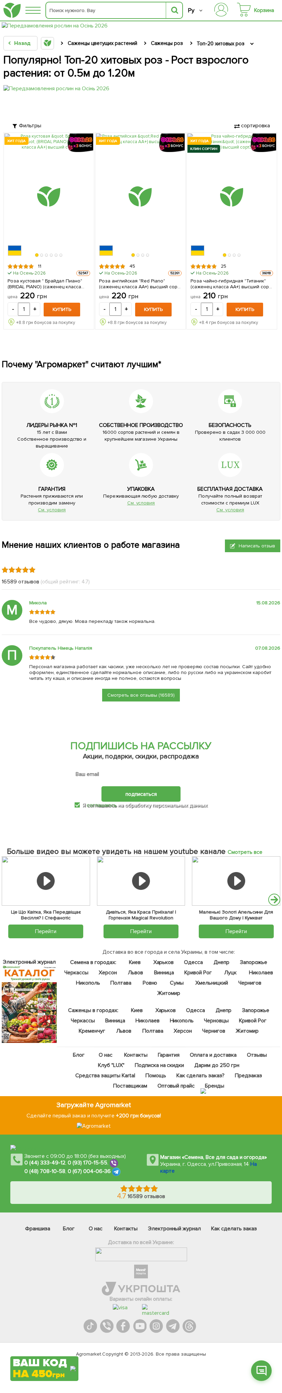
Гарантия (169, 1055)
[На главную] (12, 10)
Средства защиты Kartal (105, 1075)
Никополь (88, 982)
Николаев (261, 972)
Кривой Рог (197, 972)
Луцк (230, 972)
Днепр (221, 962)
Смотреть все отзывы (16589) (141, 695)
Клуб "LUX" (111, 1065)
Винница (164, 972)
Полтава (120, 982)
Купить (62, 309)
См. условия (52, 510)
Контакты (136, 1055)
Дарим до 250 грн (216, 1065)
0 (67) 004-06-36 (89, 1171)
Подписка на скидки (159, 1065)
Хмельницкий (211, 982)
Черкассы (76, 972)
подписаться (141, 793)
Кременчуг (92, 1031)
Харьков (163, 962)
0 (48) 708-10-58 (44, 1171)
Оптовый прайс (176, 1085)
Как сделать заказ (234, 1228)
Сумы (177, 982)
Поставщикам (130, 1085)
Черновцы (216, 1020)
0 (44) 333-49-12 (44, 1162)
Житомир (168, 993)
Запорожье (253, 962)
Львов (135, 972)
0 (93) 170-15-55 (88, 1162)
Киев (134, 962)
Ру (191, 10)
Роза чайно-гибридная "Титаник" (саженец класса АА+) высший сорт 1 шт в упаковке (231, 284)
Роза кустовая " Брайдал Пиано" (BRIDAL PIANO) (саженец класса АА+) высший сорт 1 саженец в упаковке (45, 284)
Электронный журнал (174, 1228)
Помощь (155, 1075)
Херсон (108, 972)
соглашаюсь (102, 805)
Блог (79, 1055)
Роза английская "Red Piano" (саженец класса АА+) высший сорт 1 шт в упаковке (139, 284)
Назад (22, 43)
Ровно (149, 982)
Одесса (193, 962)
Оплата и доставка (213, 1055)
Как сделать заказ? (200, 1075)
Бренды (214, 1085)
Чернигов (249, 982)
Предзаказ (248, 1075)
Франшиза (37, 1228)
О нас (105, 1055)
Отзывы (257, 1055)
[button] (37, 255)
